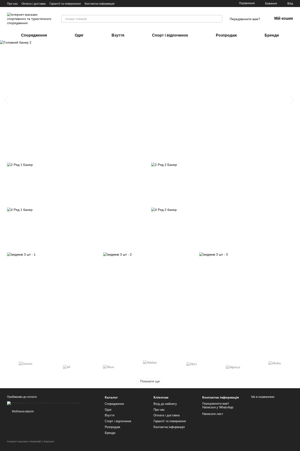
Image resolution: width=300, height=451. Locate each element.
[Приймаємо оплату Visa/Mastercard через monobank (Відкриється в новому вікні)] (43, 403)
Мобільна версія (22, 411)
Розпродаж (226, 35)
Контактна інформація (100, 3)
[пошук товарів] (218, 18)
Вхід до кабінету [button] (165, 404)
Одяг (79, 35)
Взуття (118, 35)
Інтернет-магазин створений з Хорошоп (30, 441)
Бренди (272, 35)
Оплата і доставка (34, 3)
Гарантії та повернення (65, 3)
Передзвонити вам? (245, 19)
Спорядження (34, 35)
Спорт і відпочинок (170, 35)
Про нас (12, 3)
